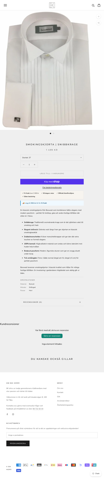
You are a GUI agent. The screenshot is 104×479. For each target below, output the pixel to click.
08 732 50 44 (38, 409)
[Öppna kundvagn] (99, 5)
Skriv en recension (52, 336)
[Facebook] (7, 414)
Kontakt (60, 392)
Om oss (60, 388)
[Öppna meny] (5, 5)
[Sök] (93, 5)
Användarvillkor (63, 401)
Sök (58, 396)
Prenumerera (18, 443)
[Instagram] (13, 414)
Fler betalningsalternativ (52, 187)
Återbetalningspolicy (65, 405)
